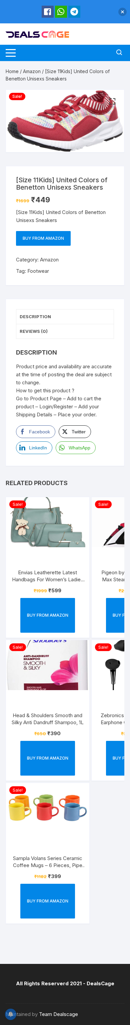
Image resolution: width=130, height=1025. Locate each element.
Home (12, 71)
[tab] (65, 317)
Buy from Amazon (43, 238)
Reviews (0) (34, 331)
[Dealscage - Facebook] (48, 12)
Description (35, 316)
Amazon (32, 71)
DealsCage (100, 983)
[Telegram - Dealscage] (74, 12)
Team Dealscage (58, 1014)
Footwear (38, 271)
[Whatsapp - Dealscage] (61, 12)
